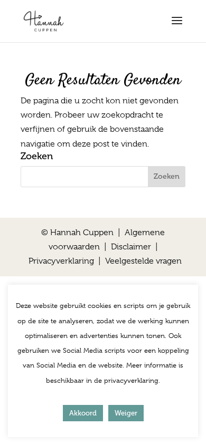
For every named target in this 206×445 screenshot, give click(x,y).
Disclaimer (131, 246)
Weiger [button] (126, 413)
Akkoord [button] (83, 413)
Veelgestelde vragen (143, 261)
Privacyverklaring (61, 261)
